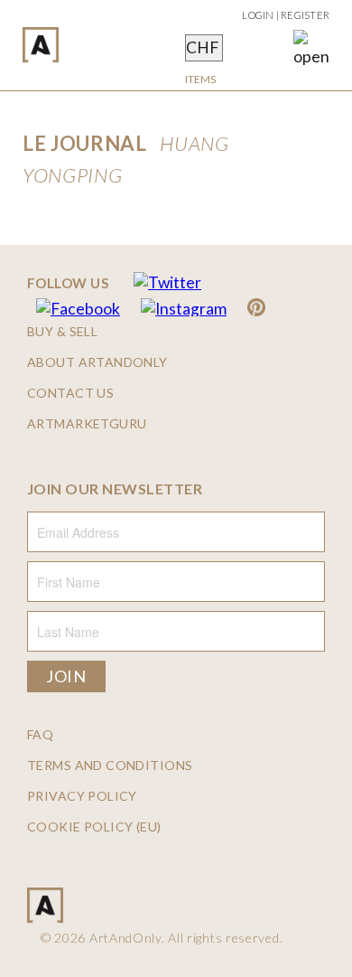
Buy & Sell (62, 331)
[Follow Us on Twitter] (167, 283)
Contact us (70, 393)
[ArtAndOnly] (41, 45)
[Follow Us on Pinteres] (256, 309)
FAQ (40, 734)
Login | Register (285, 15)
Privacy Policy (82, 796)
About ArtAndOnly (97, 362)
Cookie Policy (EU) (94, 827)
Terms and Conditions (109, 765)
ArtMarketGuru (86, 424)
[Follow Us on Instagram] (184, 309)
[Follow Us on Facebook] (78, 309)
